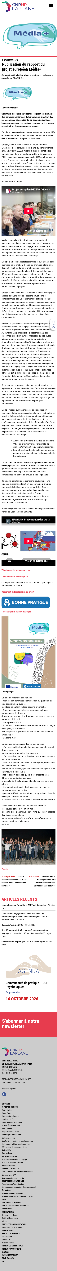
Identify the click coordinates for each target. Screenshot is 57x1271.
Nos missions (7, 1110)
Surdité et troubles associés (12, 1162)
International (7, 1230)
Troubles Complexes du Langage (14, 1159)
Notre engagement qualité (12, 1122)
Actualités (6, 1150)
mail (53, 322)
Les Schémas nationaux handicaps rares (17, 1141)
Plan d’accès (8, 1258)
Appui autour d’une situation (13, 1184)
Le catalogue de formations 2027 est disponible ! (24, 905)
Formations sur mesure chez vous (17, 1196)
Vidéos (4, 1221)
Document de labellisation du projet (18, 592)
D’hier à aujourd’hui (11, 1125)
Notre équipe (7, 1113)
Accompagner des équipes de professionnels (19, 1187)
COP (4, 1199)
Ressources (7, 1209)
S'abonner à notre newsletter (20, 1023)
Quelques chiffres (8, 1119)
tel (53, 326)
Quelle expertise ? (10, 1169)
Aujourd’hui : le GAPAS (10, 1132)
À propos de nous (10, 1107)
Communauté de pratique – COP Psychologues (23, 941)
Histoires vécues (8, 1165)
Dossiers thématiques (12, 1227)
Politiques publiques (11, 1135)
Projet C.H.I (6, 1239)
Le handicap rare (8, 1138)
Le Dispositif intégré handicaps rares (16, 1144)
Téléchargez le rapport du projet (16, 612)
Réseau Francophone (11, 1249)
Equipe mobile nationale (13, 1181)
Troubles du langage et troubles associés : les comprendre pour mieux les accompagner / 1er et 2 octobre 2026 (25, 916)
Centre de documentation (14, 1224)
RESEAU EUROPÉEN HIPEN (12, 1246)
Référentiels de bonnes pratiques (14, 1147)
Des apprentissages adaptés (13, 1178)
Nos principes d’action (10, 1116)
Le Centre (6, 1104)
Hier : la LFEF (7, 1128)
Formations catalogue (12, 1193)
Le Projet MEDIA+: (9, 1236)
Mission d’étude (8, 1243)
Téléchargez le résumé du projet (16, 570)
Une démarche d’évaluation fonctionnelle (17, 1172)
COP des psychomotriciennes (15, 1206)
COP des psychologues (12, 1202)
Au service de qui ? (10, 1156)
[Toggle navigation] (51, 5)
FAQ (3, 1261)
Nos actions (7, 1153)
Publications (8, 1212)
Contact (5, 1252)
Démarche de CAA (9, 1175)
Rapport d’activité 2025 (12, 925)
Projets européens (11, 1233)
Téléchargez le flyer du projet (15, 576)
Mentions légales (9, 1088)
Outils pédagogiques (10, 1218)
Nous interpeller (10, 1255)
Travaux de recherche (10, 1215)
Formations (6, 1190)
